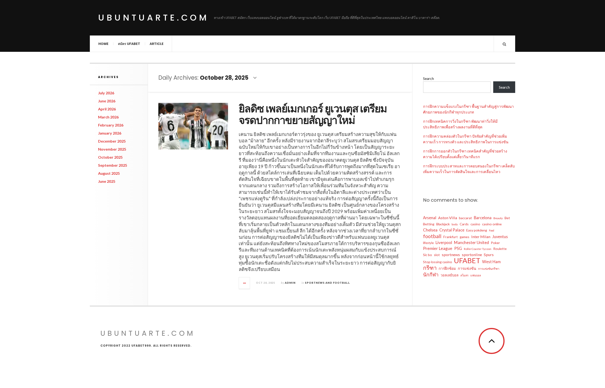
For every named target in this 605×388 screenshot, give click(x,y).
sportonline (472, 254)
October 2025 (110, 157)
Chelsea (430, 229)
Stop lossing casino (437, 262)
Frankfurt (450, 237)
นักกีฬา (431, 274)
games (464, 237)
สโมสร (464, 275)
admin (290, 282)
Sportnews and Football (327, 282)
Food (491, 230)
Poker (495, 243)
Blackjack (443, 224)
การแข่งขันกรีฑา (488, 268)
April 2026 (107, 109)
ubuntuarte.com (153, 18)
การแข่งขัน (467, 268)
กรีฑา (430, 267)
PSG (458, 248)
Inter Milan (480, 236)
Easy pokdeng (476, 230)
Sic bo (427, 255)
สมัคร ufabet (129, 43)
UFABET (467, 260)
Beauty (498, 218)
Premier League (437, 248)
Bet (507, 218)
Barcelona (483, 217)
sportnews (451, 254)
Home (103, 43)
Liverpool (444, 242)
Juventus (500, 236)
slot (437, 255)
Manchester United (471, 242)
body (455, 224)
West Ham (491, 261)
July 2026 (106, 93)
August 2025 (109, 173)
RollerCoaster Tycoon (477, 248)
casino (475, 224)
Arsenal (429, 217)
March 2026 (108, 117)
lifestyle (428, 243)
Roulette (500, 249)
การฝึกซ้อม (447, 268)
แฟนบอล (475, 275)
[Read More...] (244, 283)
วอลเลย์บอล (449, 275)
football (432, 236)
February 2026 (110, 125)
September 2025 (112, 165)
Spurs (489, 254)
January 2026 (109, 133)
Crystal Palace (451, 230)
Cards (464, 224)
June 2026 (106, 101)
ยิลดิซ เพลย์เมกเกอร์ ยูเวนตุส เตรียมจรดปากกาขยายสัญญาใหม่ (313, 114)
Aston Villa (447, 217)
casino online (492, 224)
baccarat (465, 218)
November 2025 (112, 149)
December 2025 (112, 141)
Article (157, 43)
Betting (428, 224)
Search (428, 78)
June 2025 (106, 181)
